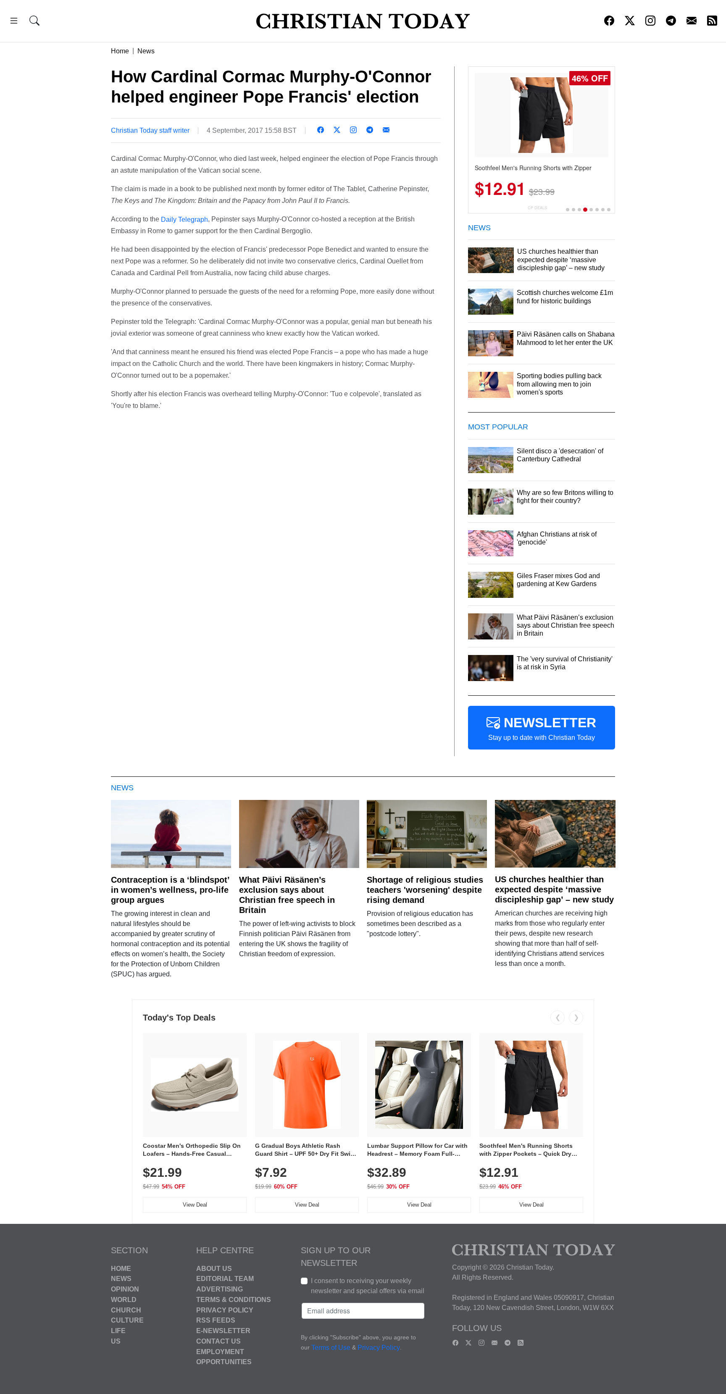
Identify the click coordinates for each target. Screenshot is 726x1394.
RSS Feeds (215, 1320)
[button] (14, 22)
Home (120, 51)
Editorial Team (225, 1278)
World (124, 1299)
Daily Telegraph (184, 219)
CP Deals (537, 207)
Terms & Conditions (233, 1299)
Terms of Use (330, 1347)
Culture (127, 1320)
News (146, 51)
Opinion (125, 1289)
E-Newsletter (223, 1330)
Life (118, 1330)
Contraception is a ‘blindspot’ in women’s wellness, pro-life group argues (170, 890)
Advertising (219, 1289)
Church (126, 1309)
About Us (214, 1268)
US (116, 1341)
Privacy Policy (224, 1309)
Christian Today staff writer (150, 130)
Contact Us (218, 1341)
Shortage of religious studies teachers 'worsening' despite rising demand (425, 890)
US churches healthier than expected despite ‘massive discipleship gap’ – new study (554, 889)
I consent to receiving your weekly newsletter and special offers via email (367, 1285)
